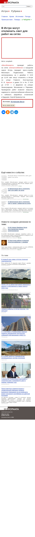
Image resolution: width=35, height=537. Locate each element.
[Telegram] (12, 112)
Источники (19, 16)
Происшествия (7, 19)
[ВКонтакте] (3, 112)
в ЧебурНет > (27, 19)
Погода (27, 16)
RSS (13, 417)
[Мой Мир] (16, 112)
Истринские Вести (17, 102)
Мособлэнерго (7, 65)
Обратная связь (5, 414)
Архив (11, 16)
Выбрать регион (5, 415)
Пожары (17, 19)
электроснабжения (16, 68)
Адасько (9, 82)
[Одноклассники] (8, 112)
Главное (4, 16)
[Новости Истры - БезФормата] (10, 2)
